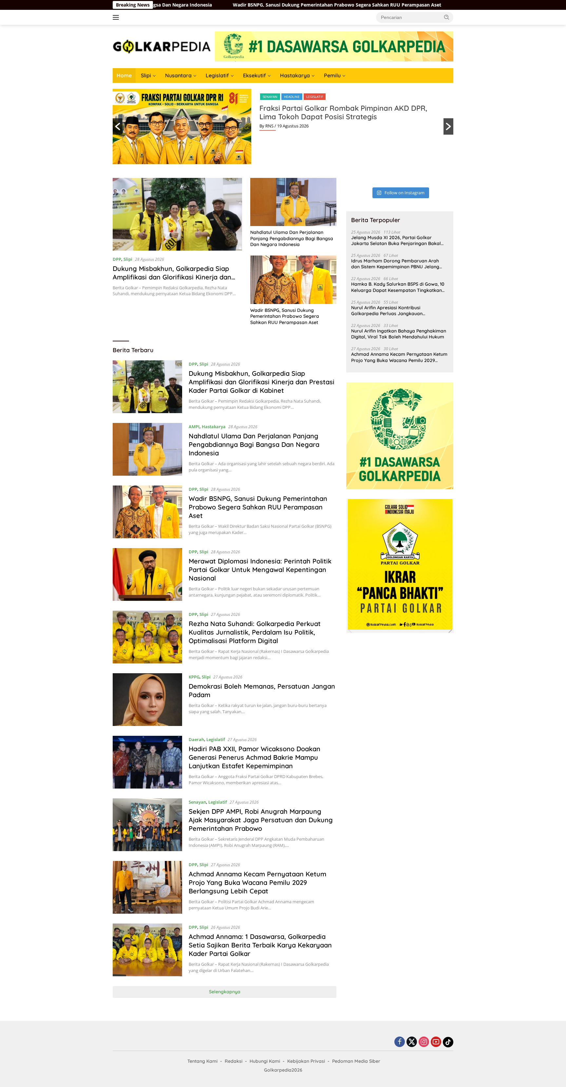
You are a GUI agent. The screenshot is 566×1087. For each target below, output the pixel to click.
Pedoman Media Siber (356, 1061)
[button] (446, 17)
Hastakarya (295, 75)
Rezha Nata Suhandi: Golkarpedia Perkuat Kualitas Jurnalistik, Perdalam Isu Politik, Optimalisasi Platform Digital (255, 632)
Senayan (270, 96)
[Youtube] (436, 1042)
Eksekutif (254, 75)
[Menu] (117, 17)
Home (124, 75)
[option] (283, 126)
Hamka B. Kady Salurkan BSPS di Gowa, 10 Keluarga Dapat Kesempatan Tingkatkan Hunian (397, 287)
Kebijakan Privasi (306, 1061)
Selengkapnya (224, 992)
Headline (292, 96)
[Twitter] (411, 1042)
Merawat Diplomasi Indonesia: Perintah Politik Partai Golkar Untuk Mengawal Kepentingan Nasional (260, 569)
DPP (117, 259)
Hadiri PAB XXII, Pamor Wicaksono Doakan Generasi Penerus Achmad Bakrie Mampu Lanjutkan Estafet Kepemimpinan (254, 757)
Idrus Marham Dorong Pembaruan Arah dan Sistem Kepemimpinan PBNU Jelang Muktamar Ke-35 (395, 264)
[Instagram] (424, 1042)
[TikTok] (448, 1042)
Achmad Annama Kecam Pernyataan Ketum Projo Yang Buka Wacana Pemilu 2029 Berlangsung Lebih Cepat (257, 882)
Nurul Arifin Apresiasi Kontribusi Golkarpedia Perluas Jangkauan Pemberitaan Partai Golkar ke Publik (391, 310)
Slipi (146, 75)
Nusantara (178, 75)
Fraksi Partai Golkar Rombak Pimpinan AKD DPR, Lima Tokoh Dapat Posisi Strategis (343, 112)
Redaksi (233, 1061)
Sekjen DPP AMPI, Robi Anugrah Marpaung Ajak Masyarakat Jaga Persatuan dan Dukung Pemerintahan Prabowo (261, 819)
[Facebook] (399, 1042)
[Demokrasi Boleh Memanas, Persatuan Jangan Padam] (147, 699)
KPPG (194, 677)
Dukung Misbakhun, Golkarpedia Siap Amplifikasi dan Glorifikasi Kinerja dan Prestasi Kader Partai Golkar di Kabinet (174, 277)
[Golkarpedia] (162, 46)
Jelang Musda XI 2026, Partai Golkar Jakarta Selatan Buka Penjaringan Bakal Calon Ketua (396, 240)
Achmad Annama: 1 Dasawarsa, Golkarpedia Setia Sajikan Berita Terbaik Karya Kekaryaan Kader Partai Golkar (260, 945)
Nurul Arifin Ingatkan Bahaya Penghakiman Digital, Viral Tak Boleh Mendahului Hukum (398, 334)
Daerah (196, 739)
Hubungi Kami (265, 1061)
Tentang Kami (202, 1061)
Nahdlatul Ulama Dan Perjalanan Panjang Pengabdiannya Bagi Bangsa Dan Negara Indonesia (291, 238)
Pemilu (332, 75)
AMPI (194, 426)
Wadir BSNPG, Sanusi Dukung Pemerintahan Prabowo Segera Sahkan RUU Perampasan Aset (274, 5)
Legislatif (217, 75)
